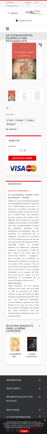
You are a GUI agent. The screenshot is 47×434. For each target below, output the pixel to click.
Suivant (7, 108)
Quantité (12, 146)
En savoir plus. (36, 428)
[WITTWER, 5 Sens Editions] (33, 13)
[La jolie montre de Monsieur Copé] (32, 344)
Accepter (24, 431)
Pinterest (11, 124)
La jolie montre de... (32, 355)
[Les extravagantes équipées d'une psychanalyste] (11, 96)
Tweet (10, 120)
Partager (19, 120)
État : (8, 114)
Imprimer (13, 129)
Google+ (30, 120)
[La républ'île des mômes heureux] (15, 344)
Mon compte (13, 388)
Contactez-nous (12, 6)
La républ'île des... (15, 355)
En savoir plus (14, 184)
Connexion (9, 2)
